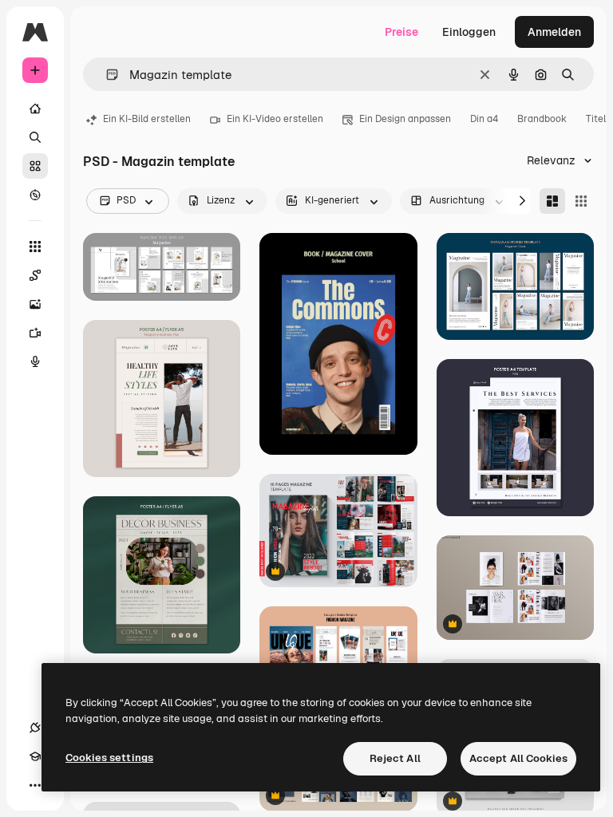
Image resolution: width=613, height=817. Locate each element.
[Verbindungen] (35, 727)
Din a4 (484, 118)
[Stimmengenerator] (35, 361)
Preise (401, 32)
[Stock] (35, 166)
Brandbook (542, 118)
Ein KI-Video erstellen (275, 118)
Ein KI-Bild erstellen (147, 118)
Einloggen (469, 32)
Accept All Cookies (518, 758)
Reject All (395, 758)
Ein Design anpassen (405, 118)
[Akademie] (35, 756)
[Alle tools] (35, 246)
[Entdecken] (35, 194)
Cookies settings (109, 757)
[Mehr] (35, 785)
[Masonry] (552, 201)
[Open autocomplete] (106, 75)
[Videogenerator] (35, 332)
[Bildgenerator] (35, 304)
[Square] (581, 201)
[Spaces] (35, 275)
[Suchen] (35, 137)
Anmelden (554, 32)
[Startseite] (35, 108)
